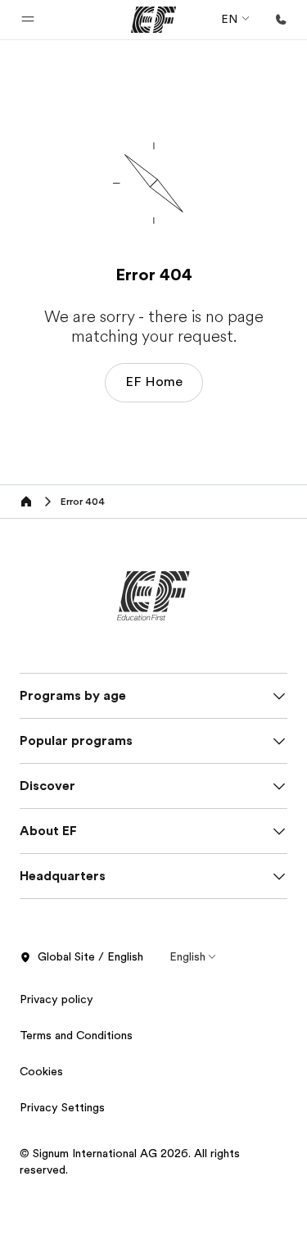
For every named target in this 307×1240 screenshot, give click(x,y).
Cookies (41, 1071)
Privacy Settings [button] (62, 1107)
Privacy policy (56, 999)
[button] (28, 19)
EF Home (154, 382)
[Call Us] (280, 19)
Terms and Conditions (76, 1035)
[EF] (153, 20)
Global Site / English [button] (90, 956)
